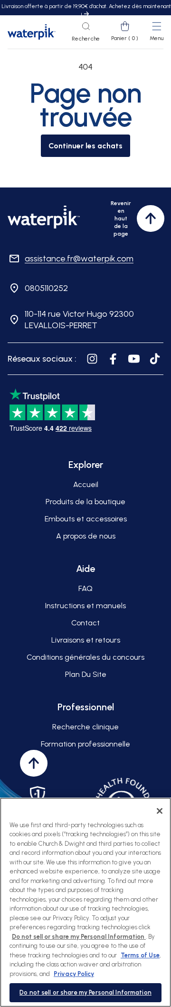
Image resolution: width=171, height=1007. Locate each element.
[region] (85, 902)
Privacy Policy (74, 973)
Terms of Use (140, 955)
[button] (86, 31)
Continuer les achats (85, 145)
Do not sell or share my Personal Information (85, 992)
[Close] (159, 810)
